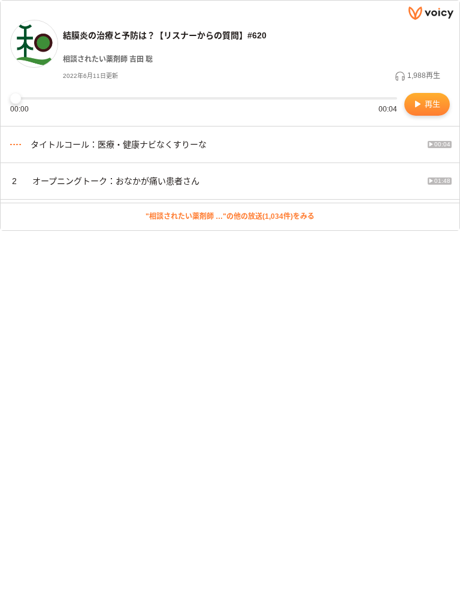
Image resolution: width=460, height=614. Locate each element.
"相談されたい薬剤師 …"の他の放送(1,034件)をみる (230, 216)
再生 (431, 104)
